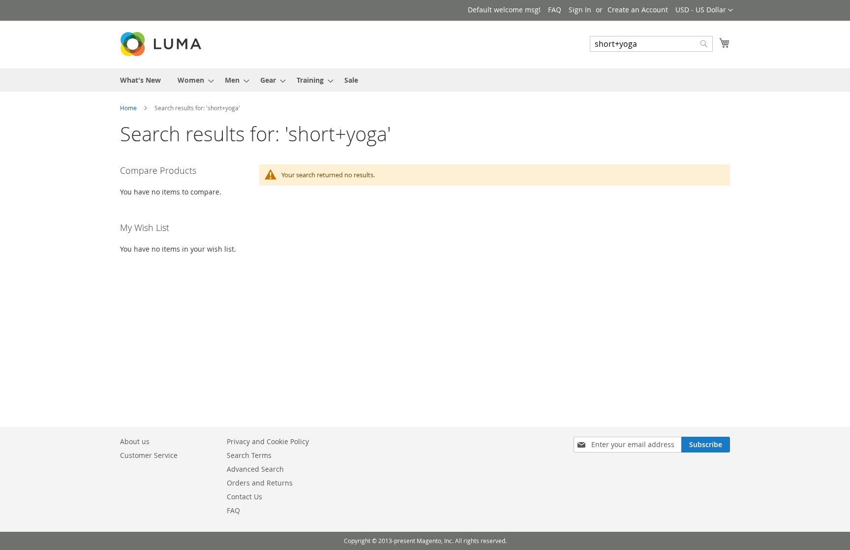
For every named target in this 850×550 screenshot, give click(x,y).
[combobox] (651, 44)
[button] (704, 10)
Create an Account (637, 9)
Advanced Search (255, 469)
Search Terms (249, 455)
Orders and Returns (260, 482)
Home (129, 108)
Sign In (580, 9)
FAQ (554, 9)
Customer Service (149, 455)
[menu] (425, 80)
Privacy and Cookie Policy (268, 441)
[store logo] (162, 44)
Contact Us (244, 496)
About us (135, 441)
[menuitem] (140, 80)
